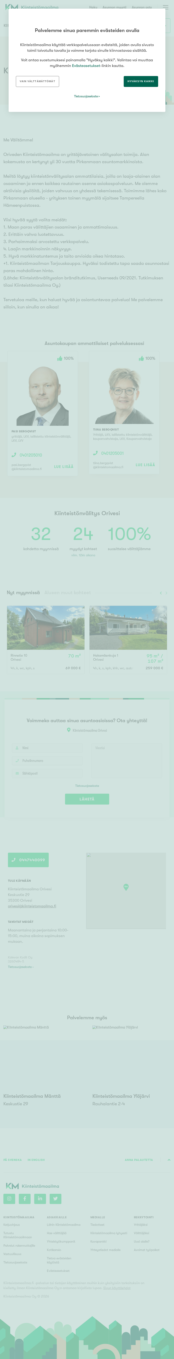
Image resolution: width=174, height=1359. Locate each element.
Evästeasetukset (86, 66)
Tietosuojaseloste (86, 96)
